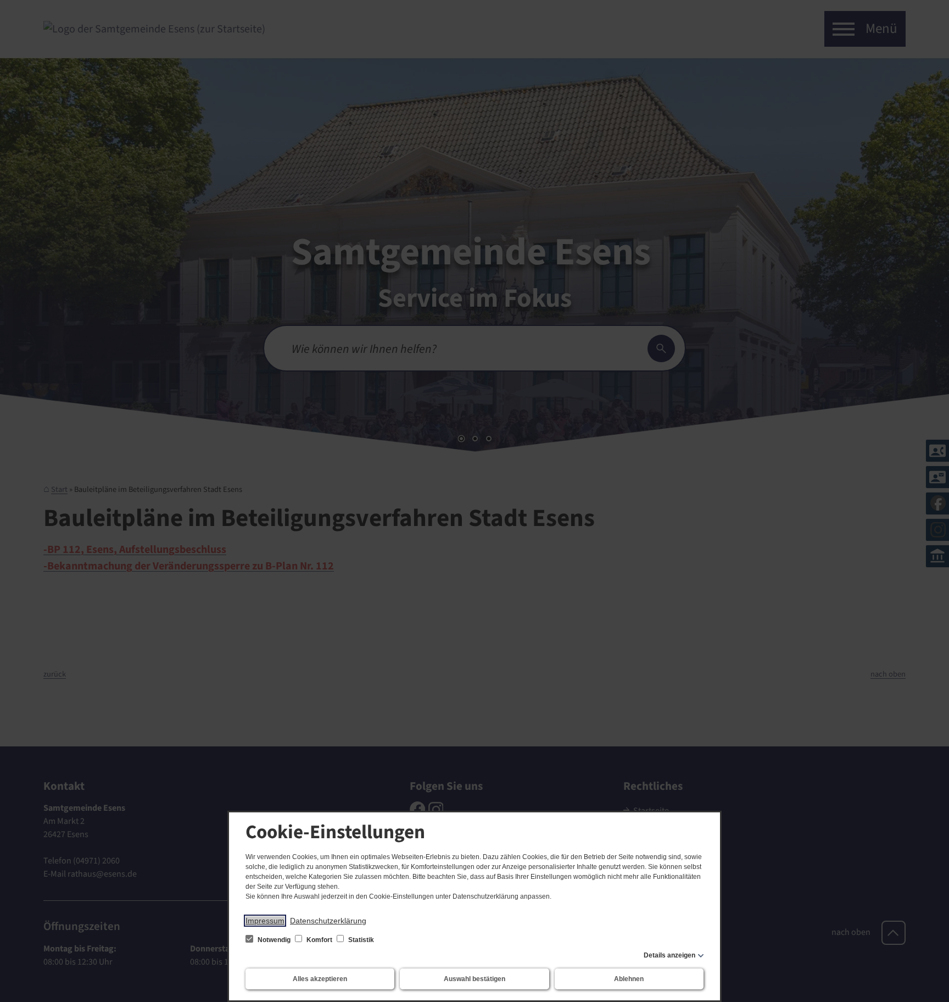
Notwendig (274, 940)
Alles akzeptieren (320, 979)
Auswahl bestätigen (474, 979)
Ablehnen (629, 979)
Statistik (360, 940)
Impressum (264, 920)
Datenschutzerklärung (328, 920)
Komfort (319, 940)
